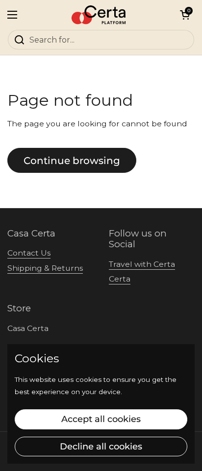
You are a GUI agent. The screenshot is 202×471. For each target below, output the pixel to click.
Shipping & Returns (45, 268)
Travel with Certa (142, 264)
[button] (185, 14)
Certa (119, 278)
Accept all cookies (101, 419)
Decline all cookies (101, 446)
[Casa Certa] (99, 14)
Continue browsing (72, 160)
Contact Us (28, 253)
